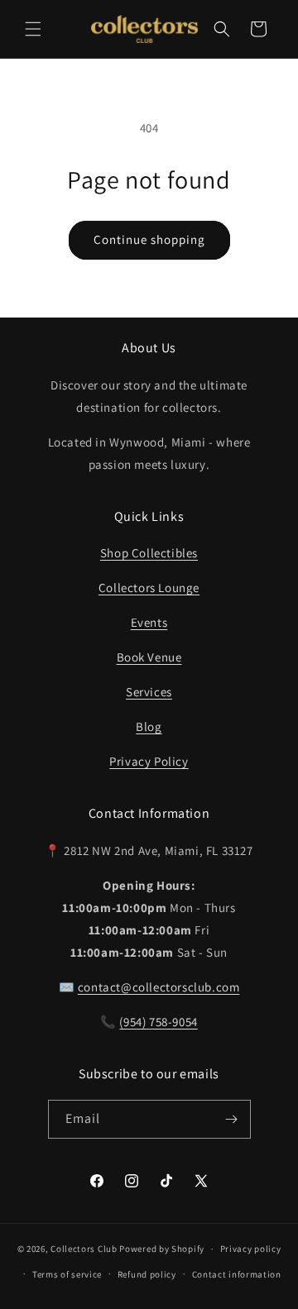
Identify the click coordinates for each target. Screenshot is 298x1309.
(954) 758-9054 (158, 1022)
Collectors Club (84, 1248)
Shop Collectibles (149, 553)
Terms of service (67, 1274)
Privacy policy (250, 1248)
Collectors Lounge (149, 587)
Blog (148, 726)
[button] (33, 29)
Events (149, 622)
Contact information (236, 1274)
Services (149, 692)
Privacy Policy (148, 761)
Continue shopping (149, 239)
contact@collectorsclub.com (159, 987)
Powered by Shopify (161, 1248)
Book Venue (149, 657)
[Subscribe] (232, 1119)
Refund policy (147, 1274)
